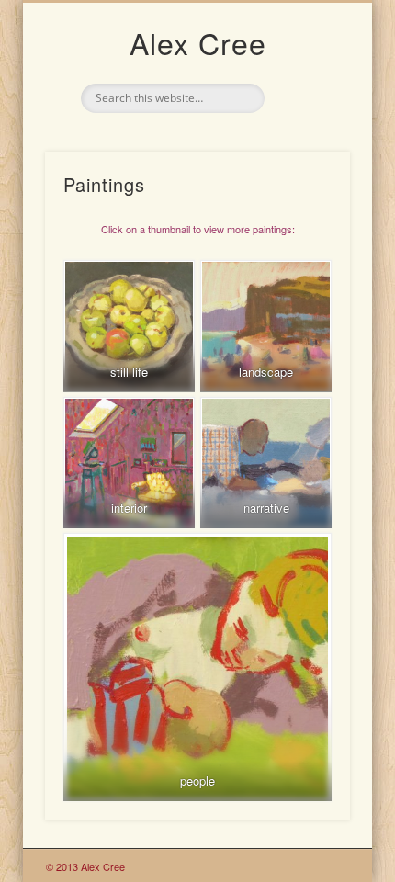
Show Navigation (305, 164)
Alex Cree (198, 42)
